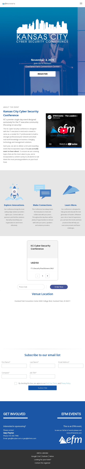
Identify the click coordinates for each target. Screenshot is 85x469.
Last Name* (34, 362)
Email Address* (63, 362)
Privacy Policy (65, 383)
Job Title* (33, 373)
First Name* (6, 362)
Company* (5, 373)
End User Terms (51, 383)
